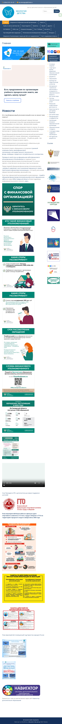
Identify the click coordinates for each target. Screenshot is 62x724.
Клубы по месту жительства (11, 26)
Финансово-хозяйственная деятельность (53, 105)
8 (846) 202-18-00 (9, 2)
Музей (43, 26)
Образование (53, 78)
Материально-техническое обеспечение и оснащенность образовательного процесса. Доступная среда (54, 91)
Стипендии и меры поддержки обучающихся (54, 132)
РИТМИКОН (6, 29)
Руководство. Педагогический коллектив (53, 82)
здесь (26, 181)
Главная (5, 22)
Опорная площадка (26, 29)
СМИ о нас (15, 29)
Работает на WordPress (20, 722)
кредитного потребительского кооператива (29, 154)
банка (11, 150)
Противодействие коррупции (12, 32)
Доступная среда (54, 114)
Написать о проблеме (12, 100)
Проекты (35, 26)
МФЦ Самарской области (21, 179)
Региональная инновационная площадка (35, 32)
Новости (42, 22)
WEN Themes (44, 722)
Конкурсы (51, 32)
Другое (50, 26)
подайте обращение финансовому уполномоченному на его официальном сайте (23, 177)
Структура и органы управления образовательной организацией (54, 71)
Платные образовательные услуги (54, 99)
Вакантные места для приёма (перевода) (54, 110)
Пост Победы (38, 29)
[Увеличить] (32, 185)
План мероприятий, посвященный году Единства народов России (23, 635)
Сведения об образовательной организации (23, 22)
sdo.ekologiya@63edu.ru (25, 2)
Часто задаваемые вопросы (49, 36)
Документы (52, 76)
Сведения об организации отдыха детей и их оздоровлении (21, 36)
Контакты (47, 29)
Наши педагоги (26, 26)
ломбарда (10, 154)
